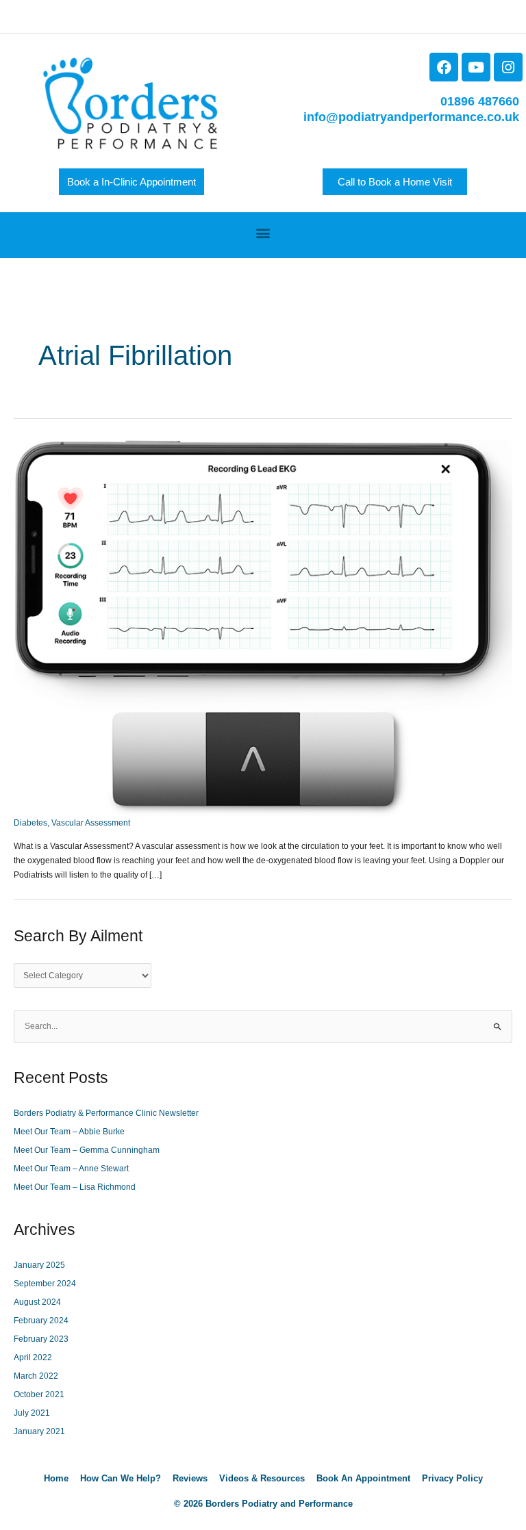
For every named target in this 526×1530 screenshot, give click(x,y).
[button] (263, 233)
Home (56, 1478)
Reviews (190, 1478)
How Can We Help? (120, 1478)
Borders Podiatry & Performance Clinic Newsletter (106, 1113)
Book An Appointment (363, 1478)
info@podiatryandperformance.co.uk (411, 117)
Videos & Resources (262, 1478)
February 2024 (41, 1320)
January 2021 (39, 1431)
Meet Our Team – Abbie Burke (69, 1131)
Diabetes (30, 823)
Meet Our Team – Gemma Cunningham (87, 1150)
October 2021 (39, 1394)
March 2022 (36, 1376)
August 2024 (37, 1302)
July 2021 (32, 1413)
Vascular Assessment (90, 823)
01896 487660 (479, 101)
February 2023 (41, 1339)
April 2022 (33, 1357)
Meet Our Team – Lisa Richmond (75, 1187)
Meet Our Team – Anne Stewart (71, 1168)
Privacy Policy (452, 1478)
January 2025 (39, 1265)
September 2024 (45, 1283)
